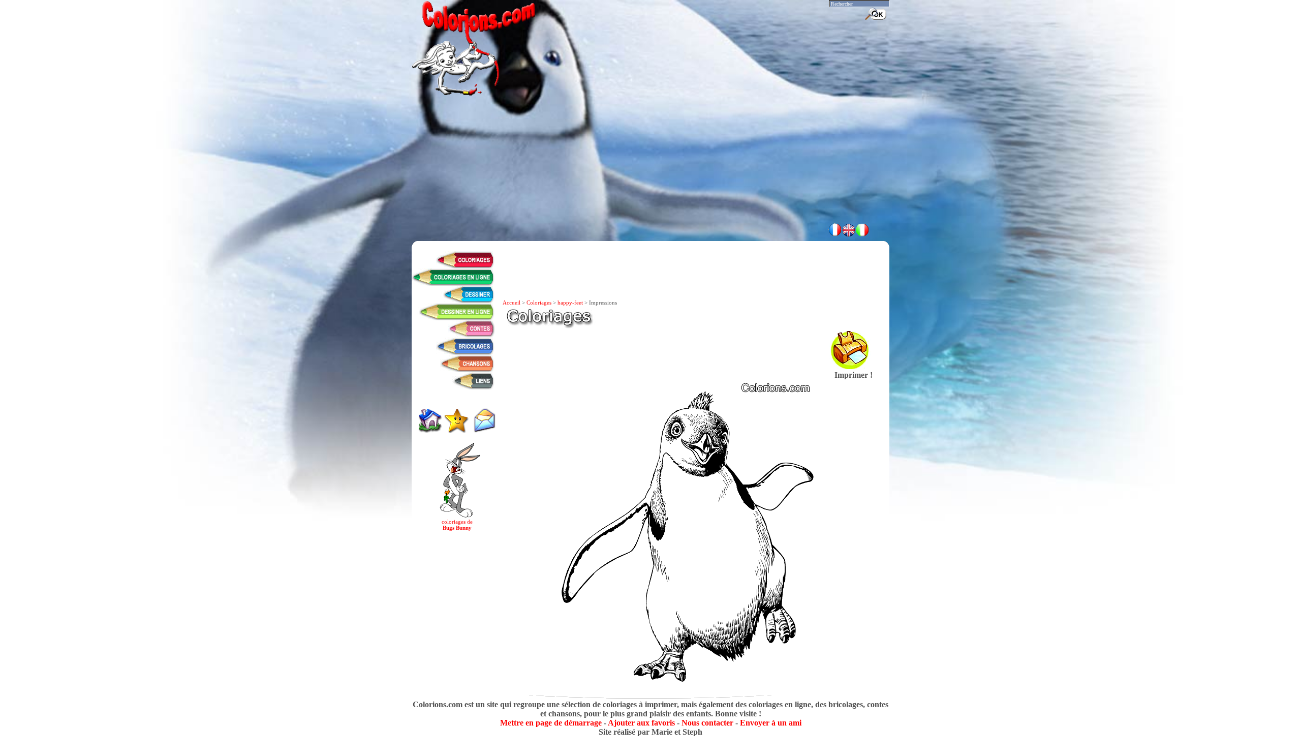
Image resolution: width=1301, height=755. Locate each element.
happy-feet (570, 302)
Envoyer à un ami (770, 722)
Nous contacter (707, 722)
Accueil (511, 302)
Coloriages (538, 302)
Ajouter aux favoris (641, 722)
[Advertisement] (650, 188)
